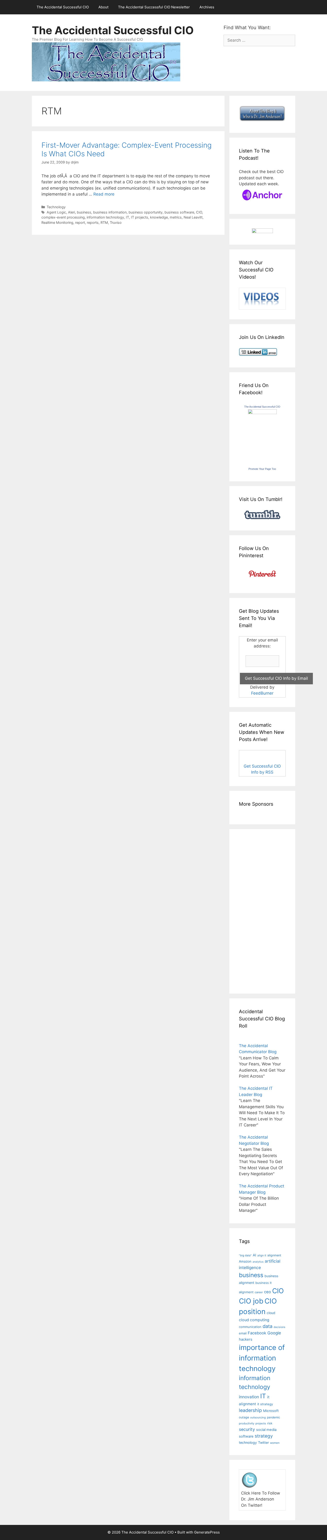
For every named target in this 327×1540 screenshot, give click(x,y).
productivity (246, 1423)
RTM (104, 222)
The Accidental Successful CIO (63, 7)
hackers (245, 1339)
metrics (176, 217)
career (259, 1292)
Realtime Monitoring (57, 222)
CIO (199, 212)
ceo (267, 1291)
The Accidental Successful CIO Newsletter (154, 7)
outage (244, 1417)
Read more (103, 194)
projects (260, 1423)
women (275, 1442)
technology (248, 1442)
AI (254, 1255)
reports (93, 222)
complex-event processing (63, 217)
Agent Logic (56, 212)
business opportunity (146, 212)
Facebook (257, 1333)
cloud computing (254, 1320)
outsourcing (258, 1417)
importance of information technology (262, 1357)
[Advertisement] (253, 910)
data (267, 1326)
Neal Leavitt (193, 217)
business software (179, 212)
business (84, 212)
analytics (258, 1261)
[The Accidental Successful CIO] (262, 412)
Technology (56, 207)
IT (127, 217)
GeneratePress (207, 1532)
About (103, 7)
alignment (274, 1255)
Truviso (116, 222)
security (247, 1429)
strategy (264, 1436)
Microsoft (271, 1411)
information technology (105, 217)
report (80, 222)
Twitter (263, 1442)
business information (110, 212)
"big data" (245, 1255)
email (243, 1333)
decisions (279, 1327)
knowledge (159, 217)
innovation (249, 1396)
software (246, 1436)
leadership (250, 1410)
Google (274, 1333)
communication (250, 1327)
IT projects (139, 217)
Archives (206, 7)
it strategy (265, 1404)
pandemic (273, 1417)
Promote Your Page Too (262, 468)
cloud (271, 1313)
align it (261, 1255)
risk (269, 1423)
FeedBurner (262, 693)
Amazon (245, 1261)
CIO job (251, 1301)
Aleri (71, 212)
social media (266, 1430)
